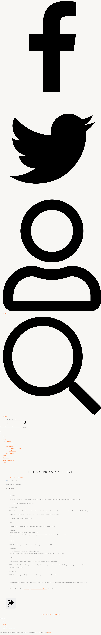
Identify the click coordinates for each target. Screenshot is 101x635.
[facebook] (52, 98)
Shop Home (13, 477)
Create (49, 632)
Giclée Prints (9, 444)
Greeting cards (10, 446)
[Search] (25, 422)
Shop (4, 439)
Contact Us (6, 458)
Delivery (26, 589)
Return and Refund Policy (53, 614)
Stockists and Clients (8, 460)
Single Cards (12, 451)
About (4, 455)
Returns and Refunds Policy (39, 589)
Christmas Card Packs (15, 448)
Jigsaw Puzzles (10, 453)
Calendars (8, 441)
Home (4, 436)
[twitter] (52, 197)
